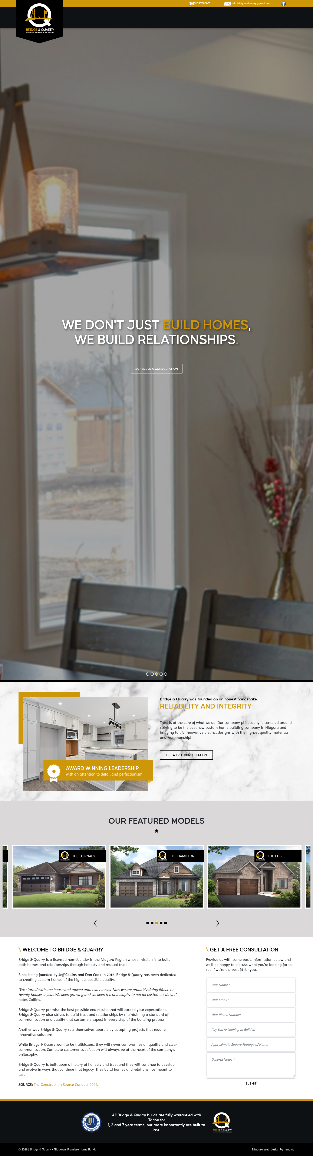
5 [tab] (165, 1150)
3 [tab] (156, 1150)
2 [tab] (152, 1150)
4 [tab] (161, 1150)
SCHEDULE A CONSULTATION (156, 606)
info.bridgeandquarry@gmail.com (251, 3)
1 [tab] (147, 1150)
